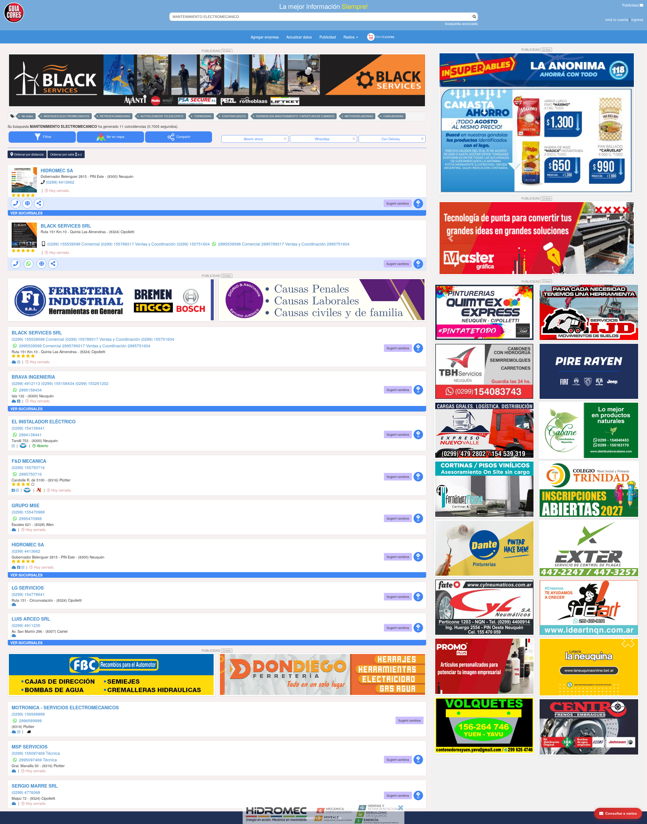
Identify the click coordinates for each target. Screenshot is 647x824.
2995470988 (30, 518)
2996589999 (30, 720)
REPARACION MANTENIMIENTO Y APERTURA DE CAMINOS (295, 116)
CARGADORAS (393, 116)
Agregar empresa (265, 36)
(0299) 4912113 (26, 383)
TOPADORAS (202, 116)
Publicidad (631, 5)
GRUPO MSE (25, 505)
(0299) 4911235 (26, 625)
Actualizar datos (299, 36)
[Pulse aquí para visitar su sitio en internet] (14, 361)
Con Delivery (391, 139)
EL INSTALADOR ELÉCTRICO (44, 421)
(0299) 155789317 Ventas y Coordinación (139, 244)
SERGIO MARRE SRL (35, 786)
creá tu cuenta (616, 19)
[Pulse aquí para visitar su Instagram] (19, 361)
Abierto (42, 445)
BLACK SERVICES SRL (66, 226)
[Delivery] (28, 731)
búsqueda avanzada (461, 23)
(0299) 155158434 (58, 383)
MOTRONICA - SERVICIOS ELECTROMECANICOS (65, 707)
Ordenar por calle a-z (66, 154)
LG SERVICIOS (28, 588)
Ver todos (27, 116)
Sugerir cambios (397, 203)
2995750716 (30, 474)
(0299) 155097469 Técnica (36, 753)
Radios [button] (349, 36)
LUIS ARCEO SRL (31, 619)
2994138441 (30, 435)
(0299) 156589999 (28, 714)
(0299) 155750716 (28, 467)
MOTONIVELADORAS (359, 116)
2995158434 (30, 390)
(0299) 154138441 (28, 428)
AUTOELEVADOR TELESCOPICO (162, 116)
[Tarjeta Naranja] (39, 490)
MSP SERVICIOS (30, 746)
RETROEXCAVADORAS (115, 116)
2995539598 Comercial (239, 244)
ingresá (637, 19)
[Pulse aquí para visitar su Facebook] (19, 400)
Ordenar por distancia (28, 154)
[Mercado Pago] (24, 445)
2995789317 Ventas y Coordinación (294, 244)
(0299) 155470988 (28, 512)
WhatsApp (322, 139)
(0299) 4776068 (26, 792)
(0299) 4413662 (60, 182)
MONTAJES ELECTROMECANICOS (66, 116)
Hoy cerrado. (59, 190)
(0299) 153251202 (91, 383)
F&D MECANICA (29, 461)
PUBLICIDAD (216, 51)
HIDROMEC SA (57, 170)
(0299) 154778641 (28, 594)
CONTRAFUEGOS (234, 116)
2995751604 (338, 244)
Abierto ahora (254, 139)
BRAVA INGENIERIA (33, 377)
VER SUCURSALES (26, 212)
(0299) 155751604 (194, 244)
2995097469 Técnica (38, 760)
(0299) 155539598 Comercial (74, 244)
